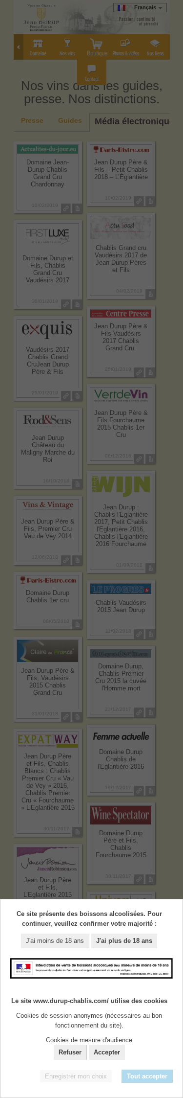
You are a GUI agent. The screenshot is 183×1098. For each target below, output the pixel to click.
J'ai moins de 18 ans (55, 940)
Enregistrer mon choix (76, 1076)
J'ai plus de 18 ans (124, 940)
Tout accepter (147, 1076)
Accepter (107, 1052)
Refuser (70, 1052)
